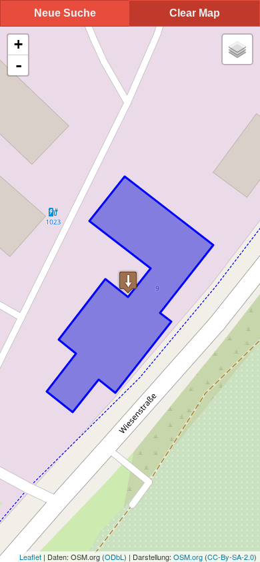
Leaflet (30, 556)
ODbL (114, 556)
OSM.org (188, 556)
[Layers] (237, 49)
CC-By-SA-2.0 (230, 556)
